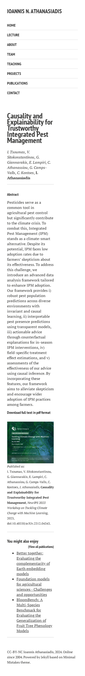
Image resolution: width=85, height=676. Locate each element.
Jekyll (45, 657)
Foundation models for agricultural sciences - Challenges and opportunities (34, 586)
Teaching (14, 63)
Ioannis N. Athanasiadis (34, 11)
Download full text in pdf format (29, 412)
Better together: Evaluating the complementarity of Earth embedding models (33, 563)
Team (11, 54)
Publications (17, 83)
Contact (13, 92)
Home (11, 25)
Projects (14, 73)
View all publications (41, 546)
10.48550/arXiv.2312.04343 (31, 523)
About (12, 44)
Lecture (13, 35)
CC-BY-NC (15, 652)
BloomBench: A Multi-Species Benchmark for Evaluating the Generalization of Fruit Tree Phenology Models (34, 615)
